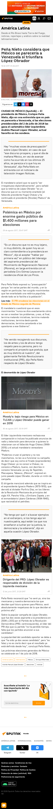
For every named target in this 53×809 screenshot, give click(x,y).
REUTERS (6, 100)
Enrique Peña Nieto (42, 660)
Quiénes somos (7, 763)
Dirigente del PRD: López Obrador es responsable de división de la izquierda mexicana (26, 583)
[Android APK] (9, 784)
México (30, 660)
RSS (29, 773)
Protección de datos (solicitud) (14, 773)
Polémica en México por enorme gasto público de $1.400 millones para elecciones (23, 218)
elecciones (30, 664)
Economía (38, 741)
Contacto (23, 766)
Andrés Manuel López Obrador (13, 664)
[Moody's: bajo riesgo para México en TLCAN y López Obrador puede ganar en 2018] (26, 393)
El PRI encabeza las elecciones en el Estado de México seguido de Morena (25, 302)
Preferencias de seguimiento (13, 777)
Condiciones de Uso (23, 763)
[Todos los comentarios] (3, 805)
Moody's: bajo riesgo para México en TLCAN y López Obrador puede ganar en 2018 (26, 420)
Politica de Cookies (28, 770)
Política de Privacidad (10, 770)
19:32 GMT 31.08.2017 (10, 66)
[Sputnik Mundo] (7, 19)
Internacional (20, 660)
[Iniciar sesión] (38, 18)
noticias (39, 664)
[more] (48, 230)
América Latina (11, 207)
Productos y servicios (10, 766)
